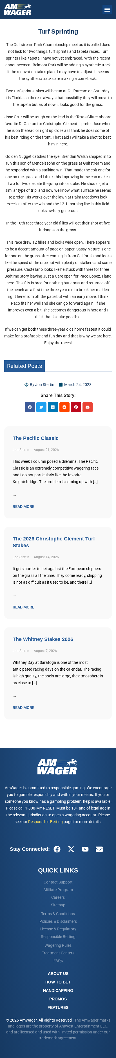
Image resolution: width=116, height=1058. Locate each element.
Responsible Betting (45, 821)
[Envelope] (99, 849)
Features (58, 1007)
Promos (58, 999)
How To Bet (58, 982)
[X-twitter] (71, 849)
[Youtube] (85, 849)
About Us (58, 973)
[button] (107, 9)
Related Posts (24, 366)
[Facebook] (57, 849)
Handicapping (58, 990)
